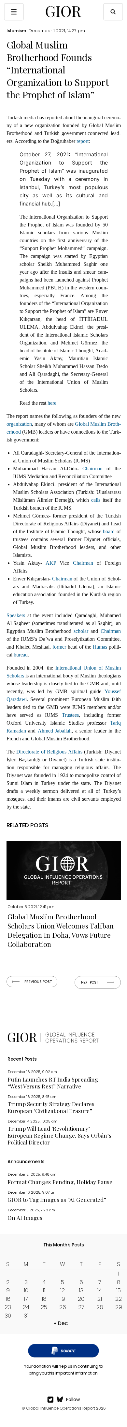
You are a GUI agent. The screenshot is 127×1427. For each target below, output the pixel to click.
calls (95, 500)
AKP (51, 563)
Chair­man (92, 468)
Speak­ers (16, 615)
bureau (21, 654)
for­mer (59, 647)
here (52, 403)
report (83, 141)
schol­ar (81, 631)
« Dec (61, 1323)
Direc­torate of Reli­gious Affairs (49, 751)
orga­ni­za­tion (19, 424)
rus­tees (72, 715)
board (109, 531)
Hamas (100, 647)
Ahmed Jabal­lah (55, 730)
